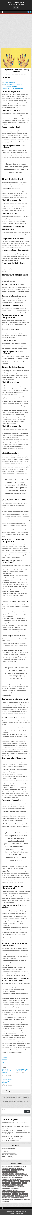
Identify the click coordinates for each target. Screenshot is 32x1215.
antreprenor (14, 1166)
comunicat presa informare (21, 1174)
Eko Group (13, 1183)
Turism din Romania (7, 1156)
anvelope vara (5, 1168)
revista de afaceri (6, 1188)
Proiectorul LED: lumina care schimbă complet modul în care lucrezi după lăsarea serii (15, 1139)
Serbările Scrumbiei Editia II (8, 1196)
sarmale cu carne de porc (7, 1192)
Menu (17, 7)
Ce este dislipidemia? (9, 81)
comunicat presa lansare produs (9, 1175)
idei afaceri (24, 1183)
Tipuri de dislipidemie (9, 82)
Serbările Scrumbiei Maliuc (21, 1196)
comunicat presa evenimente (17, 1170)
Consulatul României (6, 1177)
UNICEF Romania (5, 1201)
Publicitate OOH (20, 1186)
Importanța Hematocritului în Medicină (6, 1071)
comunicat (4, 1057)
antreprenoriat (22, 1166)
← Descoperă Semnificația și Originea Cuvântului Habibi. (16, 1101)
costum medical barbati (16, 1179)
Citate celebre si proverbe (8, 1153)
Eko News (19, 1183)
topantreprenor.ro (7, 1061)
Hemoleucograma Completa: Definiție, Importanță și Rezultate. (7, 1080)
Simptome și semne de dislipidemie (12, 84)
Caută (3, 1109)
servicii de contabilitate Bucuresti (21, 1199)
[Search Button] (30, 12)
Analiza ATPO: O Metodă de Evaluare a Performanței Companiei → (16, 1098)
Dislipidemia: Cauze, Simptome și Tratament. (16, 71)
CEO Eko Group (13, 1168)
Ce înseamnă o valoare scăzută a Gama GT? (22, 1070)
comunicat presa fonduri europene (9, 1172)
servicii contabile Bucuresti (17, 1197)
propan (14, 1186)
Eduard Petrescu (5, 1183)
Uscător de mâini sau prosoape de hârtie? (12, 1136)
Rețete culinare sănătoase (8, 1158)
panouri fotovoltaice (6, 1186)
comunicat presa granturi (8, 1174)
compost (19, 1168)
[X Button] (28, 12)
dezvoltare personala (24, 1181)
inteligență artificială (18, 1185)
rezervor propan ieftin (7, 1190)
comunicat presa (5, 1170)
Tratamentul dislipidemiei (10, 86)
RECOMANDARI (23, 74)
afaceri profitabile (6, 1166)
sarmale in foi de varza (20, 1192)
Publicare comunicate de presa (10, 1150)
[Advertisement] (16, 30)
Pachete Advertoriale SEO (8, 1148)
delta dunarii (15, 1181)
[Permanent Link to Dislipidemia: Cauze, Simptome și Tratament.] (16, 58)
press (8, 74)
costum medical (5, 1179)
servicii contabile (6, 1197)
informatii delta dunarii (7, 1185)
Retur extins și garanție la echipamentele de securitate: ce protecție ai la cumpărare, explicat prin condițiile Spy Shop (16, 1132)
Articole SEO (5, 1151)
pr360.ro (4, 1059)
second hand (15, 1194)
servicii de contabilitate (7, 1199)
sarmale (15, 1190)
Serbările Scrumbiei (23, 1194)
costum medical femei (6, 1181)
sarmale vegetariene (6, 1194)
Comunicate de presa (16, 2)
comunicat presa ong (22, 1175)
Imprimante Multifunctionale (9, 1154)
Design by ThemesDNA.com (16, 1213)
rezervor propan (15, 1188)
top (3, 1062)
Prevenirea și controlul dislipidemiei (13, 88)
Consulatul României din (18, 1177)
